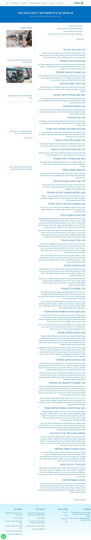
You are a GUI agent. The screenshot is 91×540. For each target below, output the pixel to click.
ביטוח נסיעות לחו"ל (34, 3)
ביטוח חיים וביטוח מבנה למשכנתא (35, 526)
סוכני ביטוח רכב (17, 518)
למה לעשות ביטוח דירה (38, 529)
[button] (39, 39)
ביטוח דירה (52, 3)
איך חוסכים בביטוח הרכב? (15, 534)
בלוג (7, 3)
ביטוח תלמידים (14, 3)
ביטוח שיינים (24, 3)
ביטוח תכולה (41, 518)
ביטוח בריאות (60, 3)
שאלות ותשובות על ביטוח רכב (14, 531)
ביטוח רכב (44, 3)
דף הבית (59, 16)
